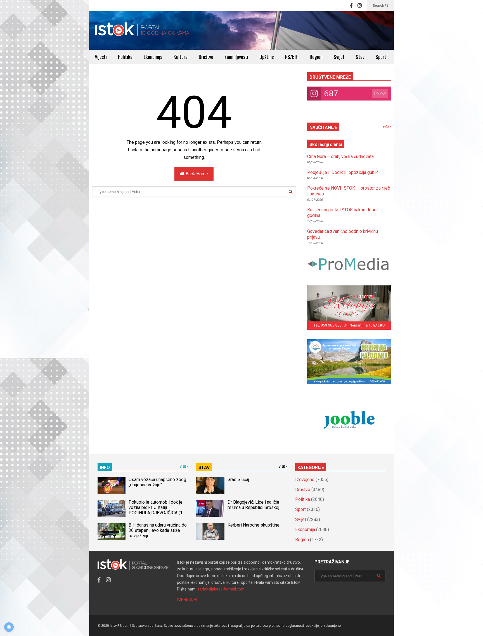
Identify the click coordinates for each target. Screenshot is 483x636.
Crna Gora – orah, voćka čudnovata (340, 156)
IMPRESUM (187, 599)
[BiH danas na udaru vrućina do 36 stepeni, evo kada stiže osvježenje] (112, 531)
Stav (360, 56)
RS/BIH (292, 56)
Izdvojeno (304, 479)
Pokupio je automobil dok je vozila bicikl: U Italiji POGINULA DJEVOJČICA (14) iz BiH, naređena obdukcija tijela (157, 512)
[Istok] (142, 30)
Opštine (266, 56)
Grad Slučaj (238, 479)
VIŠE (386, 126)
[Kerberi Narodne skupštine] (210, 531)
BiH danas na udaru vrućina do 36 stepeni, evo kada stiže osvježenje (158, 530)
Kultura (181, 56)
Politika (125, 56)
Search (379, 6)
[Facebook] (351, 5)
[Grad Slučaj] (210, 485)
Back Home (196, 173)
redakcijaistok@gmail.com (221, 589)
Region (316, 56)
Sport (381, 56)
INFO (105, 467)
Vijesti (101, 56)
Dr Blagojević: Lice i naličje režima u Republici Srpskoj (254, 504)
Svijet (339, 56)
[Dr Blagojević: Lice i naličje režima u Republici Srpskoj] (210, 508)
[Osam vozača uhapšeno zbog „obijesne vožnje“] (112, 485)
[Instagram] (359, 5)
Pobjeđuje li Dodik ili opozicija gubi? (342, 172)
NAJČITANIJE (323, 127)
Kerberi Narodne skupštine (254, 525)
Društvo (206, 56)
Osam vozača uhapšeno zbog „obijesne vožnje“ (157, 482)
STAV (204, 467)
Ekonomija (153, 56)
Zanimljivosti (236, 56)
